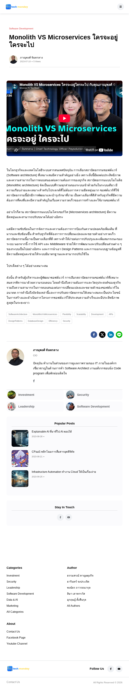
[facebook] (94, 334)
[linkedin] (110, 334)
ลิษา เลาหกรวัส (76, 593)
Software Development (20, 593)
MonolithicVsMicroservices (45, 314)
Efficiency (53, 321)
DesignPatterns (15, 321)
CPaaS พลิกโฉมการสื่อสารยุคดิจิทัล (53, 451)
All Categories (15, 611)
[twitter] (102, 334)
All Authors (73, 605)
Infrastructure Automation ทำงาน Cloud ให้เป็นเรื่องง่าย (64, 471)
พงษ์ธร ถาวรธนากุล (79, 587)
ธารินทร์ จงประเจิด (78, 581)
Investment (13, 575)
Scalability (81, 314)
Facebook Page (16, 637)
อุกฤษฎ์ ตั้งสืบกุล (76, 599)
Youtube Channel (17, 643)
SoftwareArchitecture (17, 314)
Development (97, 314)
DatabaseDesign (35, 321)
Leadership (13, 587)
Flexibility (66, 314)
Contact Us (13, 631)
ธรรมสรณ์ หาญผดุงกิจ (80, 575)
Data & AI (12, 599)
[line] (119, 334)
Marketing (12, 605)
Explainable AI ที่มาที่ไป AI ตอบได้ (52, 431)
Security (66, 321)
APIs (111, 314)
